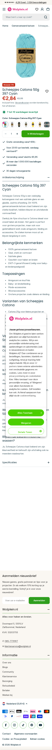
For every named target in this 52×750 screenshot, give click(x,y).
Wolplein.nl (15, 744)
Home (5, 26)
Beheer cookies (37, 739)
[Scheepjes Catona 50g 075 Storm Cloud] (19, 124)
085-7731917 (11, 641)
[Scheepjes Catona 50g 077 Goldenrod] (33, 124)
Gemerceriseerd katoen (23, 26)
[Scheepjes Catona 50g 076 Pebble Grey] (26, 124)
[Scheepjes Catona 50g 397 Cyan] (5, 124)
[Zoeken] (45, 17)
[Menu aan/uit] (4, 9)
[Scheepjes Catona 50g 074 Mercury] (12, 124)
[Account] (42, 9)
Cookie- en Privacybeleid (14, 739)
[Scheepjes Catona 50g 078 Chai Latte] (40, 124)
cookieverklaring (28, 395)
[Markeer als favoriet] (47, 91)
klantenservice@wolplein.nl (18, 646)
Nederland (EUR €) (15, 703)
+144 (47, 124)
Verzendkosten (22, 102)
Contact (6, 733)
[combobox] (26, 17)
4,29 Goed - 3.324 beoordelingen (31, 2)
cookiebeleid (34, 376)
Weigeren (26, 423)
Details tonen (25, 432)
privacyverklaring (17, 376)
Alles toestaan (24, 413)
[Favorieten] (37, 9)
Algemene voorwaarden (25, 733)
